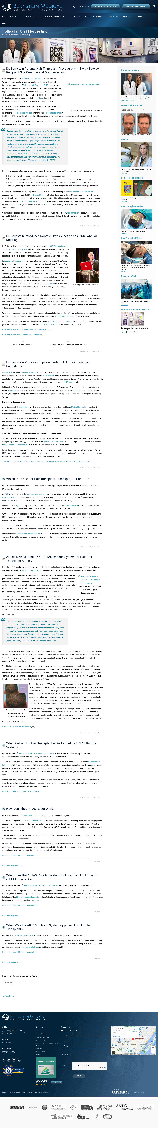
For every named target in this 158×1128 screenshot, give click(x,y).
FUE (15, 505)
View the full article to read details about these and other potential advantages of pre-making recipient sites (45, 461)
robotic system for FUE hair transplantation (36, 753)
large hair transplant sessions (16, 445)
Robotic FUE (37, 195)
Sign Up (123, 332)
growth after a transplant (54, 442)
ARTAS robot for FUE (25, 935)
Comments (65, 1054)
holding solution (79, 390)
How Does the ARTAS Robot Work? (30, 809)
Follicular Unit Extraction (34, 372)
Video (38, 1055)
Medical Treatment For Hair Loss (47, 1044)
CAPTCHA (66, 1065)
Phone (66, 1046)
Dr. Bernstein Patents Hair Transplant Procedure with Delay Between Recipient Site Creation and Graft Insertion (53, 70)
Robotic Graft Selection (64, 316)
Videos (123, 271)
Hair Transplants (42, 1037)
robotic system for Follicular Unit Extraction (41, 885)
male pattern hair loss (30, 947)
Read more (124, 173)
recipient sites (13, 390)
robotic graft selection (13, 261)
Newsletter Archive (133, 332)
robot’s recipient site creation (59, 321)
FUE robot (68, 382)
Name (66, 1036)
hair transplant (73, 213)
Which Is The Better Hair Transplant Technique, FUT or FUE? (47, 479)
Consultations (41, 1034)
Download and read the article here (16, 726)
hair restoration (47, 283)
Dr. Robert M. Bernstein (30, 79)
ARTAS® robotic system (59, 246)
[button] (154, 7)
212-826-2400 (82, 7)
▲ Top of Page (8, 996)
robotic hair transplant (32, 816)
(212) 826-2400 (7, 1042)
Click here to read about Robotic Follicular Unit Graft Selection (27, 330)
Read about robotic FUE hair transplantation (20, 855)
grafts (38, 98)
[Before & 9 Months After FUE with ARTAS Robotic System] (90, 580)
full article (24, 407)
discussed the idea (24, 113)
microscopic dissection (11, 497)
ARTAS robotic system (31, 570)
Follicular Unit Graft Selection (15, 249)
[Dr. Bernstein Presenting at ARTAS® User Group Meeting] (88, 265)
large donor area (71, 505)
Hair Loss (39, 1048)
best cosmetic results (35, 494)
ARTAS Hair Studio (50, 324)
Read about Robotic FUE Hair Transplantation (20, 791)
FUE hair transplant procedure (28, 897)
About (38, 1031)
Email (66, 1041)
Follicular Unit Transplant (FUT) (33, 201)
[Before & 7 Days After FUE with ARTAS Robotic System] (15, 696)
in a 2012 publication (25, 110)
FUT (6, 494)
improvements (48, 376)
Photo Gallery (41, 1051)
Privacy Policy (139, 1092)
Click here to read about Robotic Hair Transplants (22, 335)
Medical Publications (79, 407)
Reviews (123, 233)
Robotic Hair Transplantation (28, 534)
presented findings (53, 113)
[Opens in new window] (13, 1069)
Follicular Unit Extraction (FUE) (35, 85)
